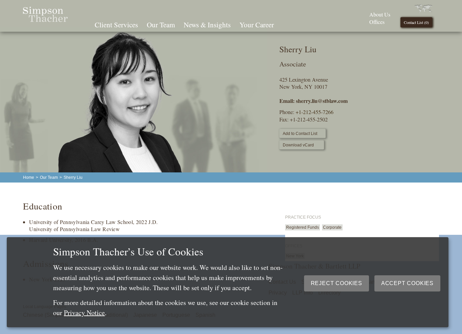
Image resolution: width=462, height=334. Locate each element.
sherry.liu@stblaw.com (322, 101)
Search (288, 24)
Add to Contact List (300, 133)
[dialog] (227, 282)
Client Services (116, 24)
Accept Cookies (407, 283)
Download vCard (298, 145)
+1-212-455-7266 (314, 111)
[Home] (45, 19)
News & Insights (207, 24)
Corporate (332, 227)
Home (28, 177)
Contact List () (416, 22)
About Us (379, 14)
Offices (377, 21)
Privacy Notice (84, 312)
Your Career (256, 24)
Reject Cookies (336, 283)
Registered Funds (302, 227)
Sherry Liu (73, 177)
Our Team (161, 24)
